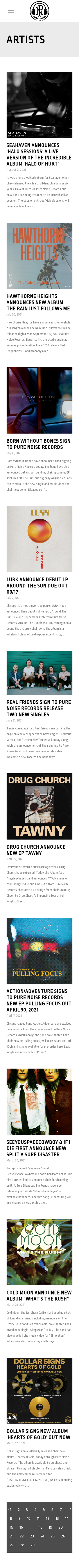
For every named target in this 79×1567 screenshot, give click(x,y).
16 (21, 1527)
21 (11, 1536)
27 (12, 1545)
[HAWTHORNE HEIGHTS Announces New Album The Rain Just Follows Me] (39, 255)
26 (63, 1536)
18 (40, 1527)
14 (66, 1518)
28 (22, 1545)
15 (11, 1527)
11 (38, 1518)
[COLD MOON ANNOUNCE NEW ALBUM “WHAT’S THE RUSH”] (39, 1252)
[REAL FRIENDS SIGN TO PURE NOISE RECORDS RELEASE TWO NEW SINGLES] (39, 673)
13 (57, 1518)
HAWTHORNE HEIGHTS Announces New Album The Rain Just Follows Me (38, 302)
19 (50, 1527)
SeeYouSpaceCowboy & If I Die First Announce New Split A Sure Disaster (38, 1148)
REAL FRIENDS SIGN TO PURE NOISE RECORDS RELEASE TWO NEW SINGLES (39, 708)
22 (21, 1536)
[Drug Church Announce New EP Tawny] (39, 806)
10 (28, 1518)
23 (32, 1536)
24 (42, 1536)
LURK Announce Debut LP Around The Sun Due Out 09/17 (37, 586)
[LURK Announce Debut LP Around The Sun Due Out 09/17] (39, 539)
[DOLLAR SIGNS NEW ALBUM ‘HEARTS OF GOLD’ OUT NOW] (39, 1390)
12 (47, 1518)
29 (32, 1545)
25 (52, 1536)
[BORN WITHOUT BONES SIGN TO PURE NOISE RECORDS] (39, 400)
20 (61, 1527)
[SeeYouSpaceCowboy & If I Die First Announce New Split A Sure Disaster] (39, 1101)
